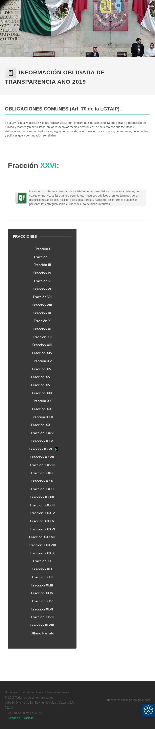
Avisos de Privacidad (21, 718)
